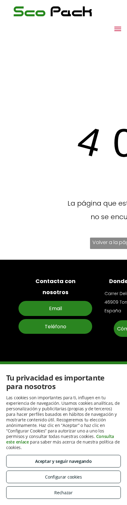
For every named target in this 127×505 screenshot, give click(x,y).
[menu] (118, 29)
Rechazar (63, 492)
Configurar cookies (63, 477)
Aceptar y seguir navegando (63, 461)
